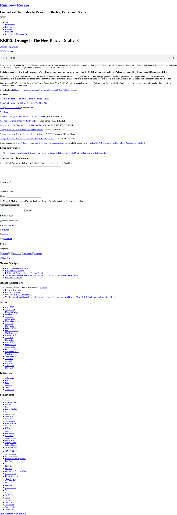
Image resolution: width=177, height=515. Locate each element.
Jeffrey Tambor (10, 443)
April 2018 (9, 307)
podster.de (7, 239)
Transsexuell (9, 507)
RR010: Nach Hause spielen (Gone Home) (98, 297)
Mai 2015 (9, 340)
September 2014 (12, 356)
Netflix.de (4, 112)
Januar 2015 (10, 347)
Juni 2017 (9, 316)
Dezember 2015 (11, 330)
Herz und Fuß (9, 436)
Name (3, 186)
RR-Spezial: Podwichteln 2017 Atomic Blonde (24, 273)
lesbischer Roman (10, 454)
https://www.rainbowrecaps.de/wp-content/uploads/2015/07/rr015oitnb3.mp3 (45, 90)
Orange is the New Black (10, 107)
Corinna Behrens (10, 421)
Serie (62, 143)
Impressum (9, 27)
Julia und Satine (11, 445)
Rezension (9, 485)
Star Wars (8, 500)
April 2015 (9, 342)
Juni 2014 (9, 361)
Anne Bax (8, 404)
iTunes (6, 230)
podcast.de (7, 234)
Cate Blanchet (9, 416)
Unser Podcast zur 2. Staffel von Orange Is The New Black (24, 99)
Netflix (91, 143)
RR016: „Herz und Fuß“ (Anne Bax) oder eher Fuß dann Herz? (83, 153)
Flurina (8, 292)
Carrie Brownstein (10, 414)
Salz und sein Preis (10, 488)
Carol (6, 412)
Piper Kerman (131, 143)
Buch (7, 380)
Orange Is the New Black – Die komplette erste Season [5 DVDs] (27, 134)
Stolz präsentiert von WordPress (13, 514)
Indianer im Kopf (10, 438)
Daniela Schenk (11, 423)
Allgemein (9, 378)
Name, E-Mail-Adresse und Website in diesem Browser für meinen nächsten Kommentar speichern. (43, 201)
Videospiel (9, 390)
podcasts (55, 143)
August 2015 (10, 335)
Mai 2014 (9, 363)
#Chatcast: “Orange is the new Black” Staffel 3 (19, 121)
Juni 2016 (9, 323)
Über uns (9, 32)
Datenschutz (10, 25)
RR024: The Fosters (13, 278)
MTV (6, 463)
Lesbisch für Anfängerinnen (15, 459)
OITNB (98, 143)
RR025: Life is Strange (14, 271)
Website (3, 196)
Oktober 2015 (11, 333)
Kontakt (8, 29)
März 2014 (9, 368)
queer (7, 482)
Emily (7, 290)
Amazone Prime (11, 402)
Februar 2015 (10, 344)
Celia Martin (9, 419)
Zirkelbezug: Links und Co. (16, 34)
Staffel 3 (141, 143)
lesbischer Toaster (11, 456)
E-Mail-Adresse (7, 191)
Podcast (10, 479)
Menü (3, 18)
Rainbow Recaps (15, 5)
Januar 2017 (10, 319)
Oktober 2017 (11, 314)
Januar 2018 (10, 309)
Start (7, 22)
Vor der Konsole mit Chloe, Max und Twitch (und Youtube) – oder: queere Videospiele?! (41, 275)
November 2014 (12, 351)
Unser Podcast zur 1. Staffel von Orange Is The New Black (24, 103)
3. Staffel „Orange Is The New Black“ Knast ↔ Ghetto (22, 116)
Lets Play (8, 461)
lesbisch (11, 451)
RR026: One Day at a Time (16, 268)
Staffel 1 (9, 495)
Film (7, 383)
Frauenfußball (10, 433)
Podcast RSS (8, 225)
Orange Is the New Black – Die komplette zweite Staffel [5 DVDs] (27, 138)
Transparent (9, 505)
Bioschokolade (41, 143)
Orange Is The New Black (114, 143)
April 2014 (9, 365)
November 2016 (12, 321)
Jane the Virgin (9, 440)
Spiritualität (8, 493)
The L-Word (9, 502)
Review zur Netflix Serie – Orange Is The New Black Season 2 (26, 125)
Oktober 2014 (11, 354)
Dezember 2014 (11, 349)
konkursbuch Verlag (11, 447)
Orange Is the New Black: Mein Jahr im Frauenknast (21, 130)
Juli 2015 (9, 337)
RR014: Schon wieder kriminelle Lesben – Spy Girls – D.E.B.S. (27, 153)
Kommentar (5, 182)
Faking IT (8, 426)
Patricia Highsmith (10, 474)
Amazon (7, 400)
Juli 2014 (9, 358)
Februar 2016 (10, 328)
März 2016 (9, 326)
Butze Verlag (11, 409)
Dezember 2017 (11, 312)
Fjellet (7, 431)
